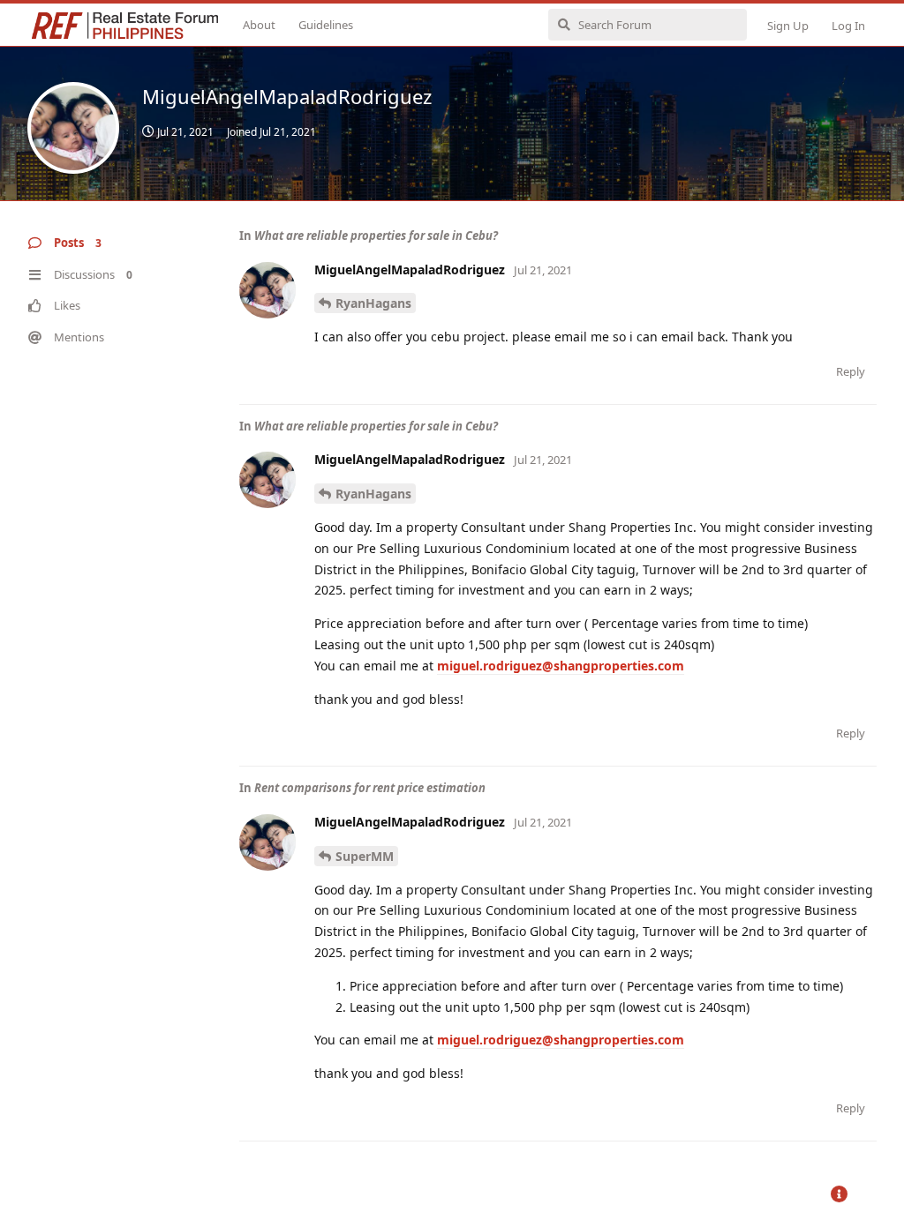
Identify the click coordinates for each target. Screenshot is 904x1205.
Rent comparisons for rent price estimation (370, 788)
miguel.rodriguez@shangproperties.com (560, 665)
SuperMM (364, 856)
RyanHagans (373, 303)
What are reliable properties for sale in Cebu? (376, 235)
